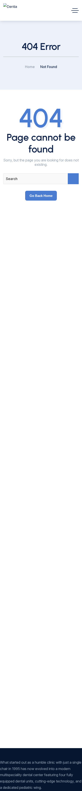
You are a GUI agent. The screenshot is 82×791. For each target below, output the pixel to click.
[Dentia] (10, 10)
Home (30, 67)
